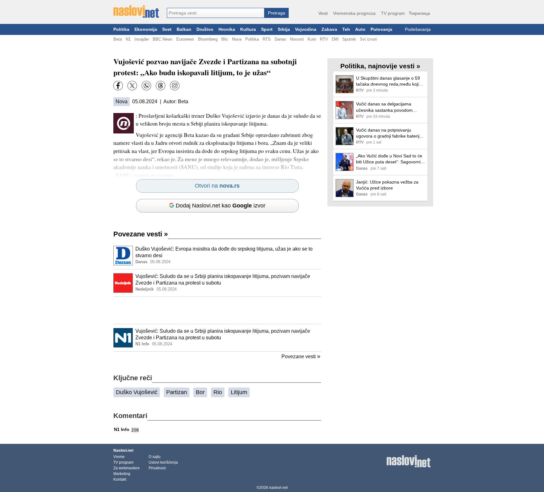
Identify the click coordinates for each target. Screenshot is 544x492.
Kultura (248, 29)
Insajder (141, 39)
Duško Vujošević (136, 392)
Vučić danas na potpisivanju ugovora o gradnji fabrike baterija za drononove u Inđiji (389, 133)
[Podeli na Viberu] (146, 85)
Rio (217, 392)
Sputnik (349, 39)
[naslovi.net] (136, 11)
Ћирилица (419, 13)
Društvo (204, 29)
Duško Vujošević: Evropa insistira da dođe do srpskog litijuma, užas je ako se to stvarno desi (224, 252)
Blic (224, 39)
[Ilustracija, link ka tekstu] (123, 256)
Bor (200, 392)
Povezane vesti (140, 234)
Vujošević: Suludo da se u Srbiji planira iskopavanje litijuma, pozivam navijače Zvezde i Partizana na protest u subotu (222, 280)
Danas (280, 39)
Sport (267, 29)
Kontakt (119, 479)
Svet (167, 29)
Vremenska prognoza (354, 13)
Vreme (119, 457)
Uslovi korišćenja (163, 462)
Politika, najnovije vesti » (380, 66)
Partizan (176, 392)
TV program (393, 13)
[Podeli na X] (132, 85)
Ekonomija (145, 29)
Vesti (323, 13)
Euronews (185, 39)
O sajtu (155, 457)
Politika (121, 29)
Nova (236, 39)
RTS (267, 39)
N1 (128, 39)
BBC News (163, 39)
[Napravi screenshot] (174, 85)
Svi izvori (368, 39)
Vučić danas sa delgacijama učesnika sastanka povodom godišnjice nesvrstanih (384, 107)
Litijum (239, 392)
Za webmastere (126, 468)
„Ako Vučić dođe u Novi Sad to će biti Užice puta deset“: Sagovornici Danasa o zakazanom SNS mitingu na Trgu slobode (390, 159)
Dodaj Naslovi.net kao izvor (220, 205)
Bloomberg (208, 39)
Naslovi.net (123, 450)
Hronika (226, 29)
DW (335, 39)
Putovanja (381, 29)
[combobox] (215, 13)
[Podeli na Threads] (160, 85)
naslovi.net (278, 487)
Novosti (297, 39)
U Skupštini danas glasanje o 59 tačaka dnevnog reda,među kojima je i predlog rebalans (390, 81)
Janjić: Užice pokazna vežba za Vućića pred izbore (387, 184)
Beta (117, 39)
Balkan (184, 29)
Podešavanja (418, 29)
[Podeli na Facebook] (118, 85)
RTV (324, 39)
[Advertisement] (217, 310)
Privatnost (157, 468)
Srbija (284, 29)
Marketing (121, 474)
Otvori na (217, 186)
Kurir (312, 39)
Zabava (329, 29)
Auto (360, 29)
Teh (346, 29)
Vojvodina (305, 29)
